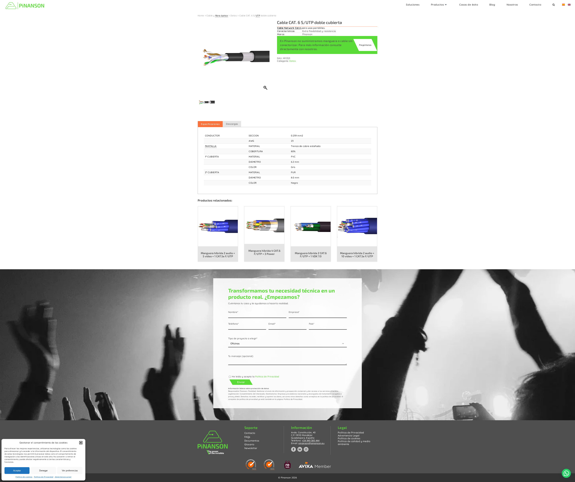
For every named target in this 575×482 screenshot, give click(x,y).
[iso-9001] (269, 460)
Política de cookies (24, 477)
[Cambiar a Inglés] (569, 5)
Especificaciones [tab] (210, 124)
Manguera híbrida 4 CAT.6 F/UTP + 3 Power (264, 252)
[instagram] (306, 449)
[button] (80, 442)
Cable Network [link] (285, 28)
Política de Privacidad (43, 477)
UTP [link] (258, 15)
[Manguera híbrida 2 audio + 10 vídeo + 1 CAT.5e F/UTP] (357, 226)
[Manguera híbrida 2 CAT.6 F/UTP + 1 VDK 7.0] (310, 226)
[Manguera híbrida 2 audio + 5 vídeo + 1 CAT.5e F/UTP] (218, 226)
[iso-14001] (251, 460)
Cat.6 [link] (298, 28)
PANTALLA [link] (211, 146)
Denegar (43, 470)
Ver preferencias (70, 470)
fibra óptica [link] (221, 15)
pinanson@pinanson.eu (311, 443)
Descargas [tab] (232, 123)
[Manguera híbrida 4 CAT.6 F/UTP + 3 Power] (264, 225)
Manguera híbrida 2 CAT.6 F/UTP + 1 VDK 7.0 (311, 254)
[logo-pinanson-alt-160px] (24, 1)
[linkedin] (299, 449)
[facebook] (293, 449)
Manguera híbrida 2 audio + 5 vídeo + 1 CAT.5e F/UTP (218, 254)
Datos (292, 61)
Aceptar (17, 470)
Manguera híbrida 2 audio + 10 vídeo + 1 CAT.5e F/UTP (357, 254)
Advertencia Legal (63, 477)
